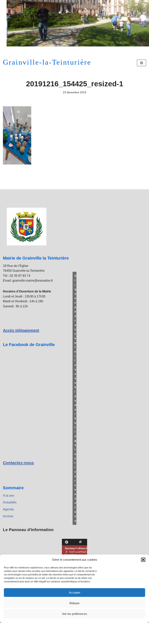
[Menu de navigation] (141, 63)
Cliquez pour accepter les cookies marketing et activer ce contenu (75, 398)
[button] (143, 560)
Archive (8, 516)
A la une (8, 495)
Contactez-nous (18, 462)
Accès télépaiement (21, 330)
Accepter (74, 592)
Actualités (9, 502)
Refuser (74, 603)
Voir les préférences (74, 613)
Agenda (8, 509)
